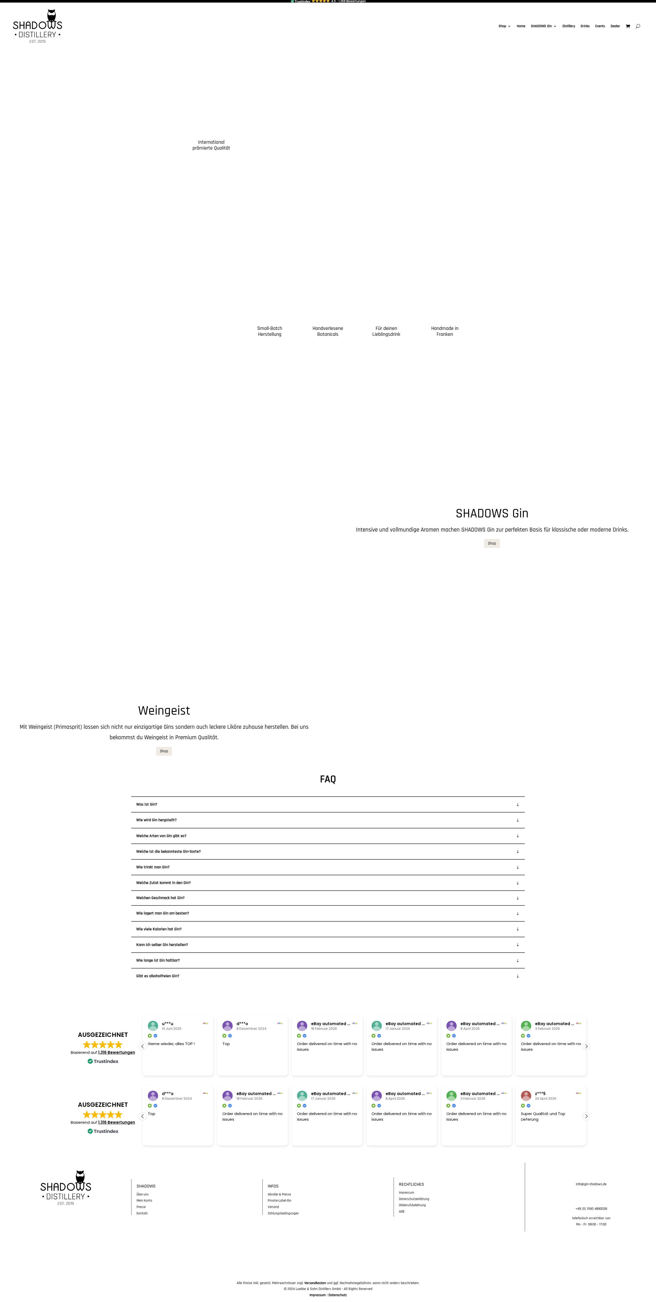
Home (521, 26)
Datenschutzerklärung (414, 1199)
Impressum (406, 1193)
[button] (586, 1046)
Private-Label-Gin (279, 1201)
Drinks (585, 26)
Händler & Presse (279, 1194)
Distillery (568, 26)
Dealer (615, 26)
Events (600, 26)
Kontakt (142, 1213)
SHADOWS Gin (541, 26)
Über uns (143, 1194)
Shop (502, 26)
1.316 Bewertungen (116, 1052)
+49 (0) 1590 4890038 (591, 1208)
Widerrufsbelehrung (412, 1205)
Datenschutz (338, 1295)
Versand (273, 1207)
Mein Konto (144, 1201)
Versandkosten (315, 1283)
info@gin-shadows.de (591, 1184)
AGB (401, 1212)
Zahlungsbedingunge (282, 1213)
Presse (141, 1207)
